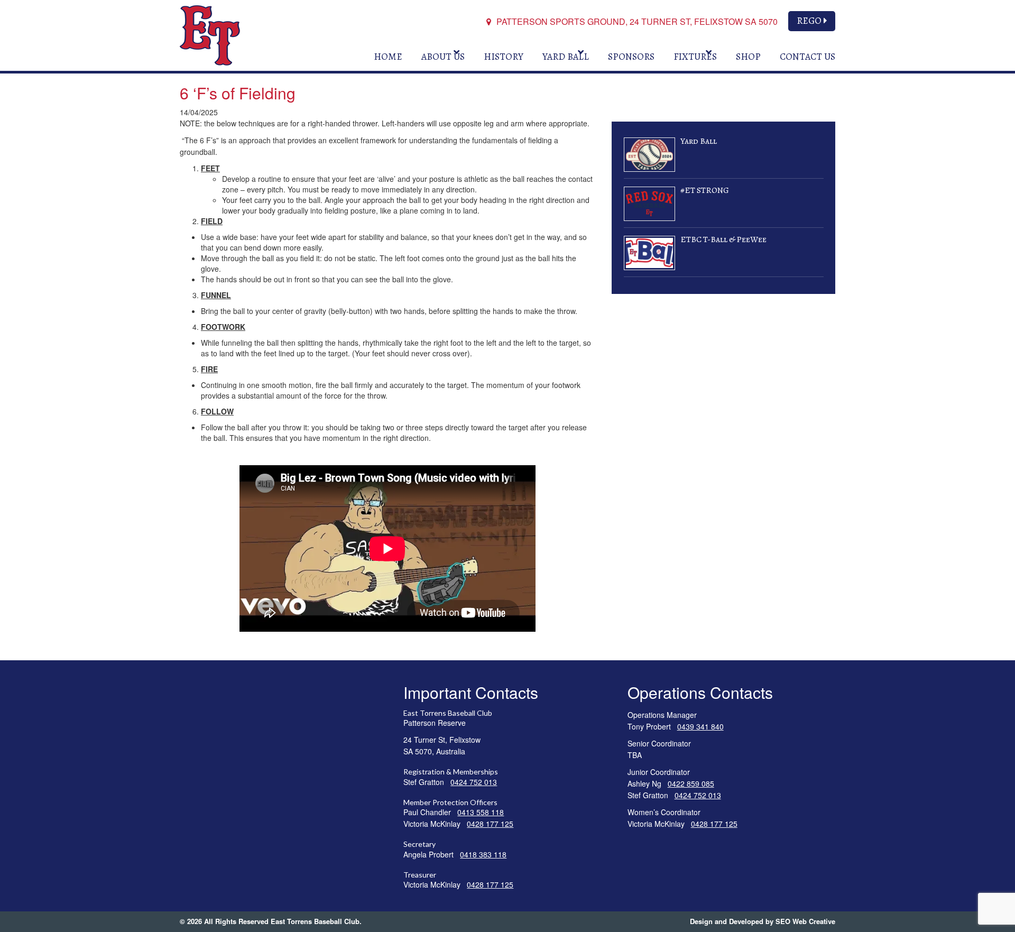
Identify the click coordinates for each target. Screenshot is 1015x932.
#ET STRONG (704, 190)
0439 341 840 (700, 726)
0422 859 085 (691, 783)
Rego (809, 20)
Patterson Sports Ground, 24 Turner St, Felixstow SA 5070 (636, 21)
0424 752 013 (473, 782)
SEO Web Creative (805, 921)
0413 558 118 (480, 812)
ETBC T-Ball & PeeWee (723, 239)
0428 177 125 (490, 823)
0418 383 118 (483, 854)
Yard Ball (698, 141)
